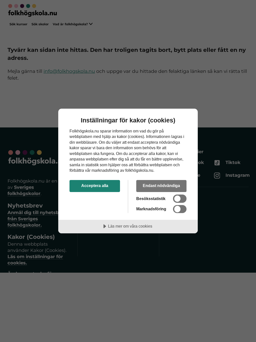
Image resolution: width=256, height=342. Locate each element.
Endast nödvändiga (161, 185)
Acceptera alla (94, 185)
